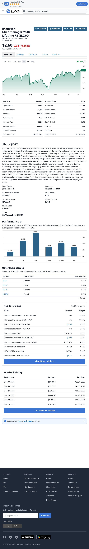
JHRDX (5, 294)
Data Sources (51, 491)
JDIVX (69, 338)
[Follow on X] (10, 537)
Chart (54, 54)
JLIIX (4, 281)
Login (48, 478)
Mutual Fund (13, 38)
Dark (18, 526)
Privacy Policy (73, 491)
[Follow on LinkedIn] (16, 537)
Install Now (82, 4)
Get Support (29, 487)
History (45, 54)
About (70, 478)
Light (9, 526)
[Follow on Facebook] (4, 537)
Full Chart (41, 29)
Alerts (69, 29)
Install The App (30, 491)
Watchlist (56, 29)
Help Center (51, 500)
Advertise (50, 496)
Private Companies (10, 491)
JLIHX (5, 290)
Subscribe (45, 515)
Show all (83, 298)
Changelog (50, 487)
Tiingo (20, 421)
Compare (82, 29)
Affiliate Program (75, 496)
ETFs (4, 487)
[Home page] (13, 11)
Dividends (33, 54)
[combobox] (54, 11)
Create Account (52, 482)
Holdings (20, 54)
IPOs (5, 482)
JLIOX (5, 285)
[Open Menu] (3, 11)
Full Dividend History (45, 410)
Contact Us (72, 482)
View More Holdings (44, 361)
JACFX (69, 355)
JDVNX (69, 324)
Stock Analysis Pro (31, 478)
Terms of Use (73, 487)
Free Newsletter (30, 482)
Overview (8, 54)
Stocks (5, 478)
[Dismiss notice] (2, 4)
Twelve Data (27, 421)
